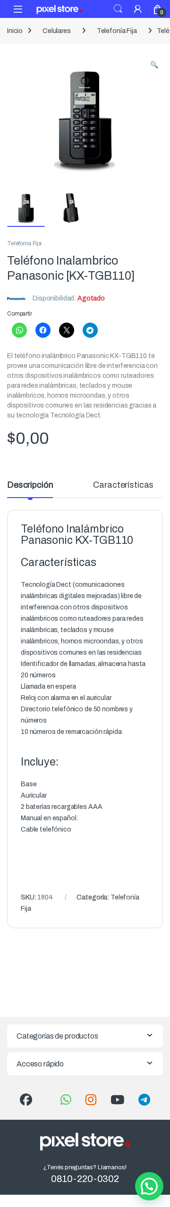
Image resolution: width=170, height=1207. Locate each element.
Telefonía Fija (117, 30)
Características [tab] (123, 485)
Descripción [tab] (30, 485)
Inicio (15, 30)
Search (118, 9)
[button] (154, 65)
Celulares (56, 30)
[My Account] (138, 8)
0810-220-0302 (85, 1179)
